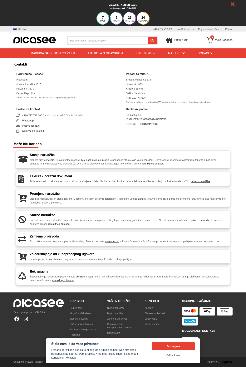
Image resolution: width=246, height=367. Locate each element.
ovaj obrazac (112, 241)
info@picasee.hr (185, 29)
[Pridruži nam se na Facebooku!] (16, 318)
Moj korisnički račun (92, 160)
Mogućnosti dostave (80, 313)
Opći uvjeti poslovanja (81, 323)
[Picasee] (34, 39)
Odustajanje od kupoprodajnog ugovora (119, 325)
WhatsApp (28, 120)
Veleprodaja (151, 318)
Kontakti (149, 307)
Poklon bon (76, 307)
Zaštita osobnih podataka (83, 329)
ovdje (51, 160)
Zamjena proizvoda (117, 318)
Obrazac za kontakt (33, 131)
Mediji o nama (152, 323)
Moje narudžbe (115, 313)
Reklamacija (113, 332)
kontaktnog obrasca (153, 163)
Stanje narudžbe (116, 307)
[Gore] (5, 362)
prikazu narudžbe (200, 181)
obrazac (80, 276)
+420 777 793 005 (163, 29)
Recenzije (75, 334)
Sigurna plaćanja (79, 318)
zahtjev (142, 198)
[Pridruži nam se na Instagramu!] (25, 318)
